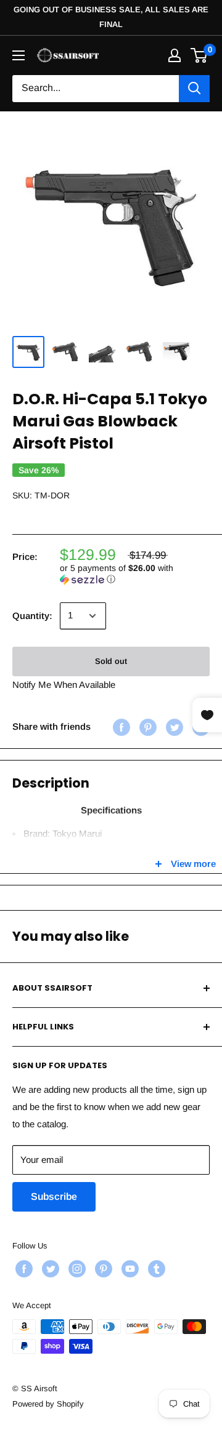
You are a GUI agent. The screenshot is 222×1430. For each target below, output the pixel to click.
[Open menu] (18, 55)
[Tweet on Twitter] (173, 727)
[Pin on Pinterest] (146, 727)
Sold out (111, 661)
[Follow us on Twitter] (49, 1268)
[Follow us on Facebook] (22, 1268)
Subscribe (54, 1196)
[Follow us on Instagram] (75, 1268)
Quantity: (32, 615)
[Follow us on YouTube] (128, 1268)
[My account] (174, 55)
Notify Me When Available (63, 684)
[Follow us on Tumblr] (155, 1268)
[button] (135, 573)
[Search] (194, 88)
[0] (199, 55)
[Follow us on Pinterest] (102, 1268)
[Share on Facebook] (120, 727)
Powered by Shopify (48, 1403)
